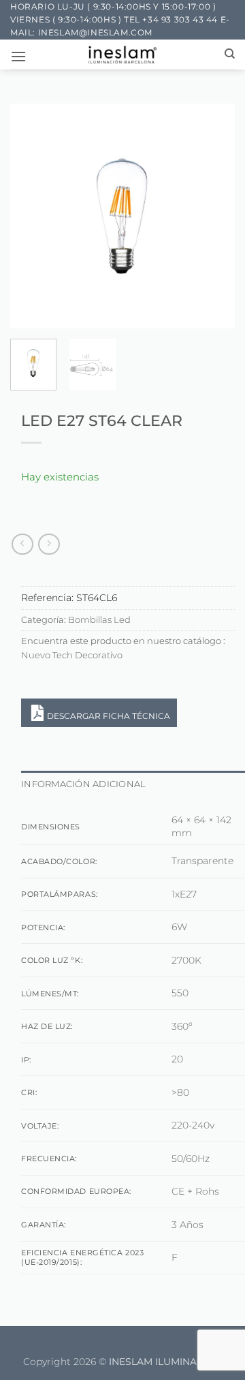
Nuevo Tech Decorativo (71, 655)
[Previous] (32, 216)
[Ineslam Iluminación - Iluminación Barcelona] (122, 55)
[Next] (213, 216)
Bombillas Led (99, 620)
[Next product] (22, 544)
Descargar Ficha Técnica (108, 716)
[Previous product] (48, 544)
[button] (18, 56)
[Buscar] (230, 54)
